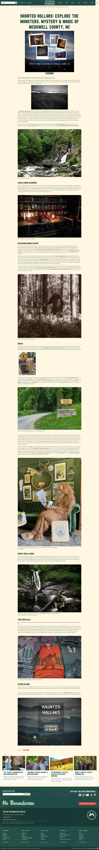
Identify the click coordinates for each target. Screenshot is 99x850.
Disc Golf (5, 839)
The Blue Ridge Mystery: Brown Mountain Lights (68, 125)
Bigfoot (20, 344)
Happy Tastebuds (83, 830)
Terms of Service (32, 848)
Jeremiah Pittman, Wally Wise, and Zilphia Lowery (60, 269)
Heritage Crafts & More (27, 837)
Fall (24, 750)
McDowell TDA (63, 830)
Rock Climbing (6, 837)
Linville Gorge (46, 111)
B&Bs (42, 833)
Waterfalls (5, 834)
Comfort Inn (30, 379)
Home (32, 6)
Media (61, 837)
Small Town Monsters (60, 124)
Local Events (24, 839)
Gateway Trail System (75, 452)
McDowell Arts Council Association (41, 448)
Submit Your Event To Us (65, 839)
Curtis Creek (61, 452)
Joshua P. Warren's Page (33, 125)
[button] (60, 3)
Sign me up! (26, 794)
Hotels (42, 837)
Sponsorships (63, 836)
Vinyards (81, 836)
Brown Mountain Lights (25, 111)
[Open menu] (97, 3)
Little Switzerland (49, 380)
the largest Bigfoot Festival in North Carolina (52, 348)
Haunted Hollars (67, 692)
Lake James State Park (72, 377)
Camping (43, 834)
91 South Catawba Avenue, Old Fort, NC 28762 (13, 814)
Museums (24, 833)
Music (23, 834)
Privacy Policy (25, 848)
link (58, 263)
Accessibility (38, 848)
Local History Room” (43, 259)
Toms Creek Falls (24, 620)
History (27, 750)
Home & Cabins (44, 836)
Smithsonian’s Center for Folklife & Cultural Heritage (47, 249)
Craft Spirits (81, 837)
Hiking (4, 833)
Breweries (81, 834)
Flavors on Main (64, 382)
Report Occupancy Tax (65, 834)
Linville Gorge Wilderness (27, 183)
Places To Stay (44, 830)
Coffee (80, 839)
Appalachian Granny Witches (28, 243)
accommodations (41, 379)
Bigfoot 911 (35, 382)
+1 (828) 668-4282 (7, 817)
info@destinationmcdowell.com (9, 819)
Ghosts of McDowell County (61, 256)
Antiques (24, 836)
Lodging (43, 839)
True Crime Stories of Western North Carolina (45, 267)
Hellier (31, 446)
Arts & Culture (25, 830)
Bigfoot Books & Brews (26, 554)
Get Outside (6, 830)
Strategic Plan (63, 833)
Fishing (4, 836)
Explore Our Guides (87, 803)
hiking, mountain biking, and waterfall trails (41, 452)
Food (80, 833)
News (35, 6)
